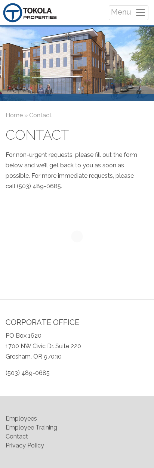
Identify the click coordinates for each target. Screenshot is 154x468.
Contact (17, 436)
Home (14, 115)
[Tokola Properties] (30, 12)
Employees (21, 418)
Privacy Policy (25, 445)
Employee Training (31, 427)
